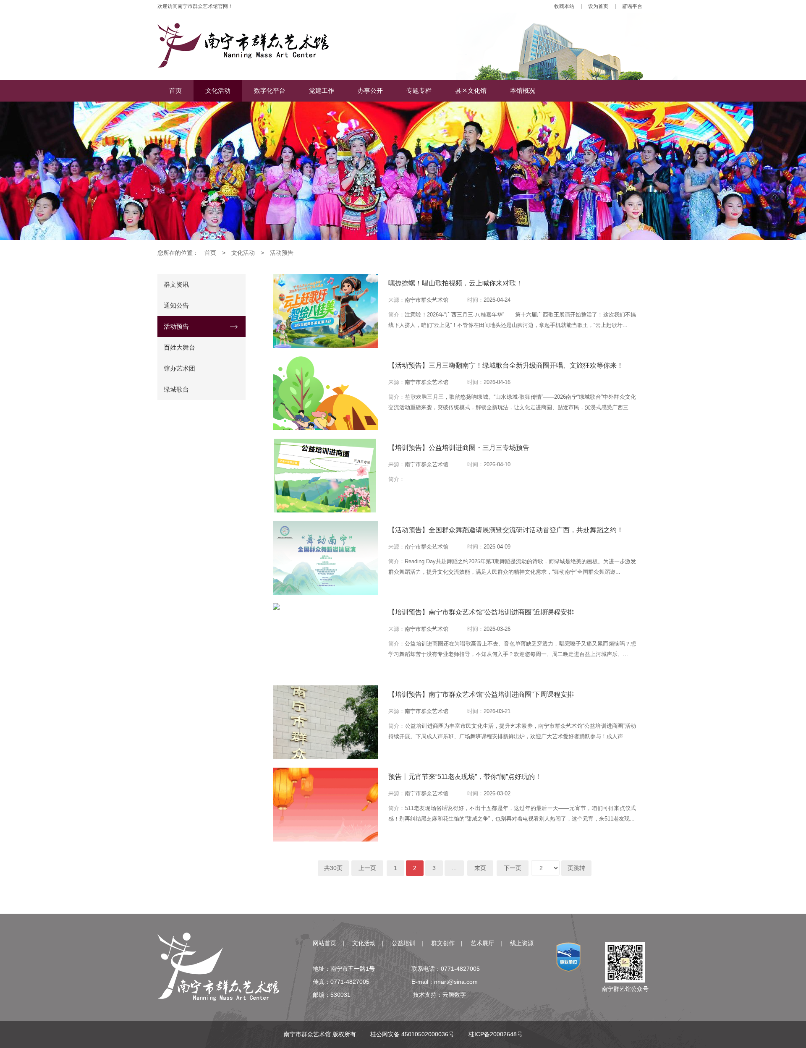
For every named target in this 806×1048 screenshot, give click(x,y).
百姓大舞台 (179, 347)
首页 (175, 90)
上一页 (367, 868)
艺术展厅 (482, 943)
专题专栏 (419, 90)
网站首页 (324, 943)
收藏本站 (564, 6)
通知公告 (176, 305)
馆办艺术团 (179, 368)
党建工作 (321, 90)
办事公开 (370, 90)
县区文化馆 (471, 90)
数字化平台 (269, 90)
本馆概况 (522, 90)
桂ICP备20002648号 (495, 1034)
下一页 (512, 868)
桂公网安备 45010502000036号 (412, 1034)
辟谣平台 (632, 6)
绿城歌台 (176, 389)
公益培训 (403, 943)
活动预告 (281, 252)
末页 (480, 868)
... (454, 868)
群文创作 (443, 943)
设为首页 (598, 6)
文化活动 (217, 90)
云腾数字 (454, 994)
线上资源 (522, 943)
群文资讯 (176, 284)
